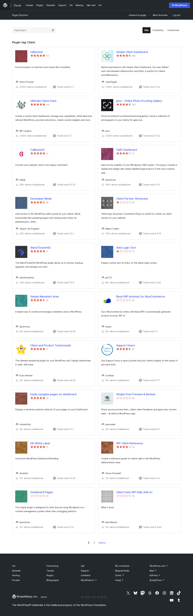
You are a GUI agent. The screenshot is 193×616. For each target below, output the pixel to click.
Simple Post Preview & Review (135, 394)
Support (85, 570)
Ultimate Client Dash (43, 100)
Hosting (16, 575)
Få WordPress (179, 5)
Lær (83, 566)
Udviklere (85, 575)
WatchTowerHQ (40, 247)
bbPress (155, 575)
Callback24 (37, 149)
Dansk (44, 597)
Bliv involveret (122, 566)
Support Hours (125, 345)
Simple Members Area (44, 296)
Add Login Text (126, 247)
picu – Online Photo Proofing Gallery (139, 100)
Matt (153, 570)
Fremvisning (52, 566)
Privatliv (16, 580)
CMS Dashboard (126, 149)
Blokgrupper (52, 580)
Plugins (50, 575)
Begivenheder (122, 570)
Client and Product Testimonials (50, 345)
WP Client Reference (129, 443)
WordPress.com (159, 566)
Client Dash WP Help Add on (134, 492)
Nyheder (16, 570)
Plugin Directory (20, 15)
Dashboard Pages (41, 492)
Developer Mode (41, 198)
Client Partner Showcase (132, 198)
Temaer (50, 570)
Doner (119, 575)
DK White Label (40, 443)
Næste (102, 542)
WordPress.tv (89, 580)
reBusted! (36, 52)
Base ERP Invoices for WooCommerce (140, 296)
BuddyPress (157, 580)
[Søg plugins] (53, 30)
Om (13, 566)
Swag (119, 580)
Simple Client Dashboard (132, 52)
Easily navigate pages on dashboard (53, 394)
